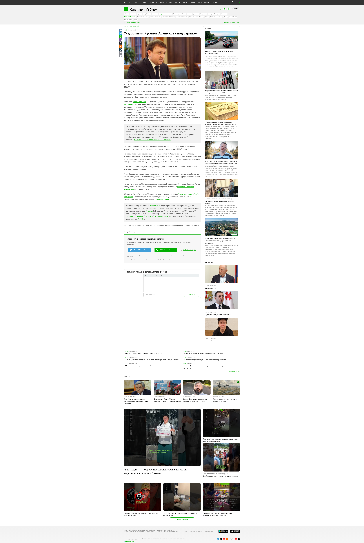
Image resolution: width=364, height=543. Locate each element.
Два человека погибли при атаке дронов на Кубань (225, 400)
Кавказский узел (139, 102)
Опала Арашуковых (162, 199)
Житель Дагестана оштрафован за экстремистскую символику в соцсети (151, 359)
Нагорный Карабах (155, 16)
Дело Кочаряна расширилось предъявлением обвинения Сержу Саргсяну (136, 401)
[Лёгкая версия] (232, 2)
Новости (127, 2)
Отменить (191, 294)
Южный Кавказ (128, 19)
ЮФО (135, 19)
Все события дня (234, 371)
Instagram (139, 216)
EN (239, 2)
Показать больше (182, 519)
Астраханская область (165, 14)
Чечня (225, 16)
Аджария (133, 14)
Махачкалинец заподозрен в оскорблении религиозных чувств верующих (152, 366)
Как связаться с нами (196, 531)
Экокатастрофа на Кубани (232, 22)
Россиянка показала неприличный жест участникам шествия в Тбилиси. (217, 514)
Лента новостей (134, 26)
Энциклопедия (166, 2)
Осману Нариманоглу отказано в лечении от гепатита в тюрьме (195, 400)
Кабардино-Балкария (213, 14)
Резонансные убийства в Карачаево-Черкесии (152, 140)
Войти (236, 8)
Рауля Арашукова (185, 194)
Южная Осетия (233, 16)
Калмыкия (224, 14)
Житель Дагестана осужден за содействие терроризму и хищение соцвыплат (207, 367)
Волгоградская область (179, 14)
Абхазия (126, 14)
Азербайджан (147, 14)
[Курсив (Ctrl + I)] (149, 275)
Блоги (185, 2)
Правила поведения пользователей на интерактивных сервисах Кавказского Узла (163, 538)
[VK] (120, 30)
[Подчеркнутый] (153, 275)
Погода (215, 2)
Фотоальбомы (203, 2)
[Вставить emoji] (162, 275)
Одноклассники (161, 216)
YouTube (141, 219)
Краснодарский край (142, 16)
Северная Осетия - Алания (196, 16)
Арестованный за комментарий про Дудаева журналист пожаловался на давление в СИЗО (221, 162)
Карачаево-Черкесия (129, 16)
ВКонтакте (149, 216)
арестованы (128, 104)
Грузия (189, 14)
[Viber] (120, 39)
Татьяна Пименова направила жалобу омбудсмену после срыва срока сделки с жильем (219, 200)
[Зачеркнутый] (157, 275)
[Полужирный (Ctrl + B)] (145, 275)
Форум (177, 2)
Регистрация (150, 294)
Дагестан (195, 14)
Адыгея (140, 14)
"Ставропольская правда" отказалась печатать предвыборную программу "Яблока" (221, 123)
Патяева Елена (210, 341)
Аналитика (153, 2)
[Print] (120, 56)
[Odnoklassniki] (120, 46)
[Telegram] (120, 33)
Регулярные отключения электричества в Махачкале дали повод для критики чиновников (220, 240)
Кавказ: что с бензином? (133, 22)
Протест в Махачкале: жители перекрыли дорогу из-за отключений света (221, 440)
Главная (126, 26)
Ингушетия (203, 14)
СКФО (206, 16)
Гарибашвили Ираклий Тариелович (218, 314)
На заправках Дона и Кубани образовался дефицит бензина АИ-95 (167, 400)
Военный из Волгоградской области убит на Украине (203, 353)
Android (153, 206)
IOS (158, 206)
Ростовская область (182, 16)
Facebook (129, 216)
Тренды (143, 2)
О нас (185, 531)
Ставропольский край (216, 16)
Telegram (149, 211)
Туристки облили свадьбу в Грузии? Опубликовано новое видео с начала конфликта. (220, 474)
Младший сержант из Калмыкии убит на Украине (143, 353)
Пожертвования (209, 531)
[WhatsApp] (120, 36)
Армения (155, 14)
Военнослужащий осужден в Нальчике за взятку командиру (205, 359)
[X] (120, 43)
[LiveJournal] (120, 49)
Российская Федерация (168, 16)
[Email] (120, 52)
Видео (193, 2)
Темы (135, 2)
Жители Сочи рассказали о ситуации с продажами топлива (219, 52)
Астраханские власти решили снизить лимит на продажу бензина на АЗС (221, 91)
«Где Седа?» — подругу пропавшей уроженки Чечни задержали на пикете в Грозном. (155, 471)
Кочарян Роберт (210, 288)
